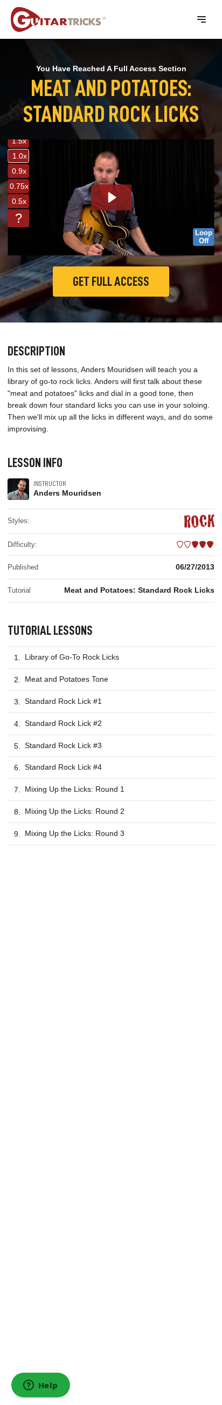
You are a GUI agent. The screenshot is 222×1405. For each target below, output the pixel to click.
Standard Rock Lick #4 (63, 767)
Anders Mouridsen (67, 493)
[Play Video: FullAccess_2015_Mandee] (111, 197)
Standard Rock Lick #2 (63, 723)
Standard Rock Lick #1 (63, 701)
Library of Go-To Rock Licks (72, 657)
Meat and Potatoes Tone (66, 679)
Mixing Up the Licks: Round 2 (74, 811)
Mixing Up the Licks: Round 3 (74, 833)
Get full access (111, 281)
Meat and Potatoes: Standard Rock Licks (139, 590)
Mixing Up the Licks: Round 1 (74, 789)
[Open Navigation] (201, 19)
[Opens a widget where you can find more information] (40, 1386)
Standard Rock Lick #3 (63, 745)
